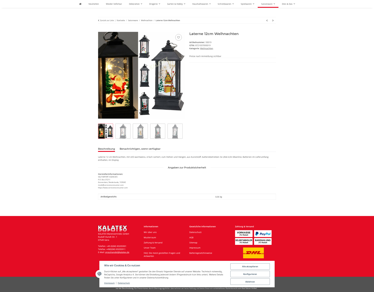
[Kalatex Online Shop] (80, 4)
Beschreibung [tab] (106, 148)
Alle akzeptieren (250, 266)
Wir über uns (150, 232)
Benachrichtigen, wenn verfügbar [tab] (140, 148)
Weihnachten (206, 48)
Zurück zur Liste (107, 20)
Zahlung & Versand (153, 242)
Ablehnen (250, 281)
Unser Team (150, 247)
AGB (191, 237)
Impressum (109, 283)
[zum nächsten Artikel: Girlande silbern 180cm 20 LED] (273, 20)
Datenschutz (124, 283)
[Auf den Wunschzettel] (178, 37)
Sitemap (193, 242)
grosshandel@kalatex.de (117, 252)
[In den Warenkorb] (100, 30)
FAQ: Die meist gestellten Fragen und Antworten (162, 254)
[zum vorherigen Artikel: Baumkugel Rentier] (267, 20)
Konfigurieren (250, 274)
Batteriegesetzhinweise (200, 253)
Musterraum (150, 237)
